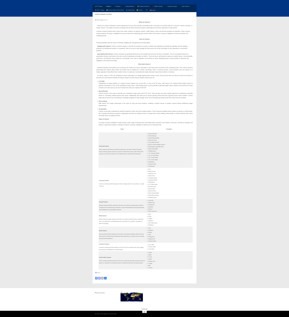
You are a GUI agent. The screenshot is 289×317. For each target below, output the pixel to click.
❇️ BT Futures (99, 6)
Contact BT (144, 309)
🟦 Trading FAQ (130, 10)
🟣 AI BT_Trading (99, 10)
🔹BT (146, 10)
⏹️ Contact (140, 10)
